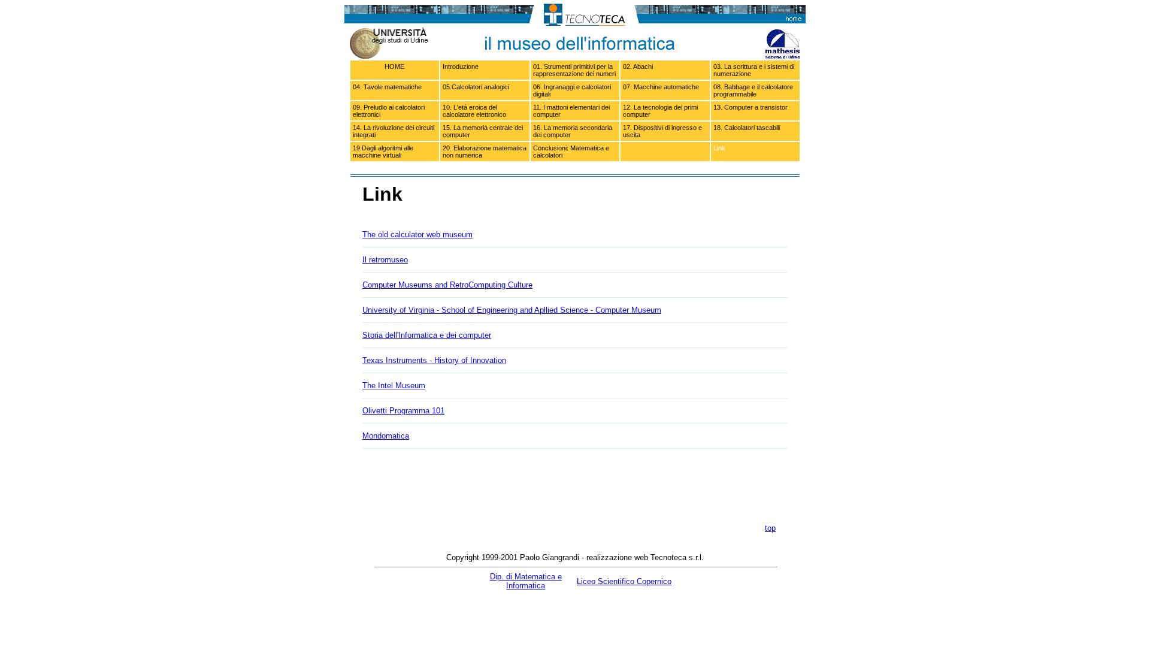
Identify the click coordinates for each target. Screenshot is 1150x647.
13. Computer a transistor (750, 107)
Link (719, 148)
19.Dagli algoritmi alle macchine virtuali (383, 151)
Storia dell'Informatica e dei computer (426, 335)
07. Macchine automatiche (661, 86)
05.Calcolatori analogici (476, 86)
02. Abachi (638, 66)
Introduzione (461, 66)
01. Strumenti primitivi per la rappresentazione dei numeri (574, 70)
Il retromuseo (385, 259)
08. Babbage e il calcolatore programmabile (753, 90)
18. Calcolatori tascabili (746, 127)
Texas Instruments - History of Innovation (434, 360)
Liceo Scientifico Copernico (624, 581)
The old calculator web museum (417, 234)
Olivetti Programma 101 (403, 410)
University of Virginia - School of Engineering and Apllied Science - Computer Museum (511, 310)
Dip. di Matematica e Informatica (526, 581)
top (770, 528)
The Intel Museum (393, 385)
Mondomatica (385, 435)
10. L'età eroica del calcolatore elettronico (474, 111)
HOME (394, 66)
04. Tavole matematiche (387, 86)
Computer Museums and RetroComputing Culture (447, 284)
